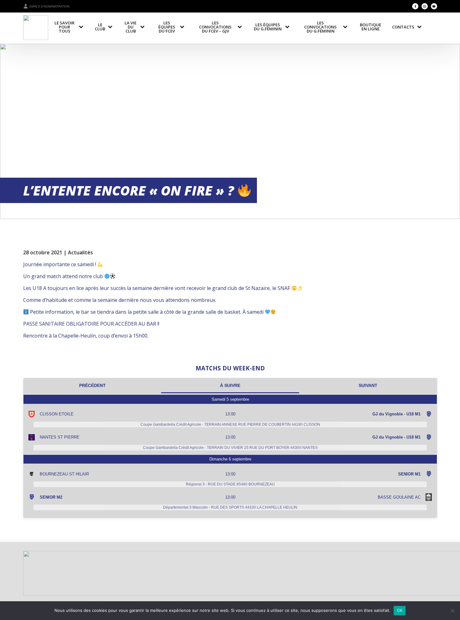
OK (400, 610)
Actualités (80, 252)
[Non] (452, 610)
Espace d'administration (49, 6)
